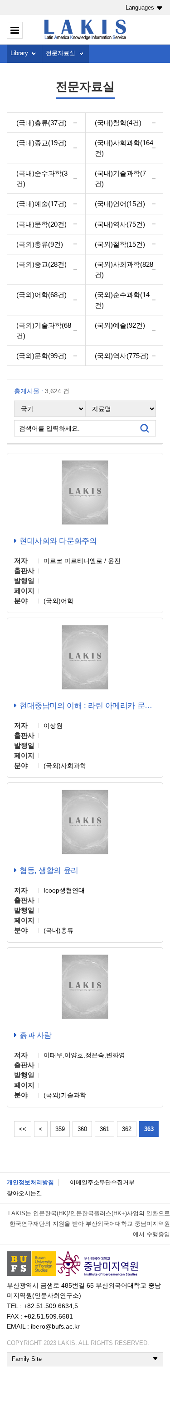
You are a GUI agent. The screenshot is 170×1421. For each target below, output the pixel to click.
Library (19, 53)
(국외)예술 (120, 325)
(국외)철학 (120, 244)
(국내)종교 (41, 143)
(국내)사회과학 (124, 148)
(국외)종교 (41, 264)
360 (82, 1129)
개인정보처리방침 (30, 1182)
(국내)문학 (41, 224)
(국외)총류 (39, 244)
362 (126, 1129)
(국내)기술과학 (120, 178)
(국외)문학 (41, 356)
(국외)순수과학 (122, 300)
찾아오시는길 (24, 1193)
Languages (140, 7)
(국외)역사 (122, 356)
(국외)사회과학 (124, 269)
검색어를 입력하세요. (49, 428)
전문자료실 (60, 53)
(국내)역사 (120, 224)
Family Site (27, 1358)
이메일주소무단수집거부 (102, 1182)
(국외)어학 (41, 295)
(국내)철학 (118, 123)
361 (104, 1129)
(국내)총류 (41, 123)
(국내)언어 (120, 204)
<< (22, 1129)
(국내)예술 (41, 204)
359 (60, 1129)
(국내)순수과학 (42, 178)
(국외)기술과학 (43, 330)
